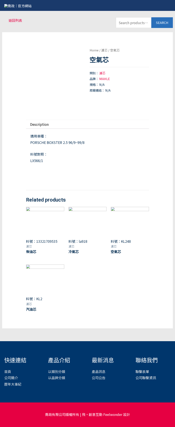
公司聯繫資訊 (146, 377)
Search (162, 22)
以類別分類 (56, 371)
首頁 (7, 371)
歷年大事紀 (12, 384)
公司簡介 (11, 377)
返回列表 (15, 20)
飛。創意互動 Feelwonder (102, 414)
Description (39, 124)
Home (94, 50)
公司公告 (98, 377)
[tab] (39, 124)
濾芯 (104, 50)
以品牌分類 (56, 377)
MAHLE (104, 78)
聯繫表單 (142, 371)
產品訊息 (98, 371)
